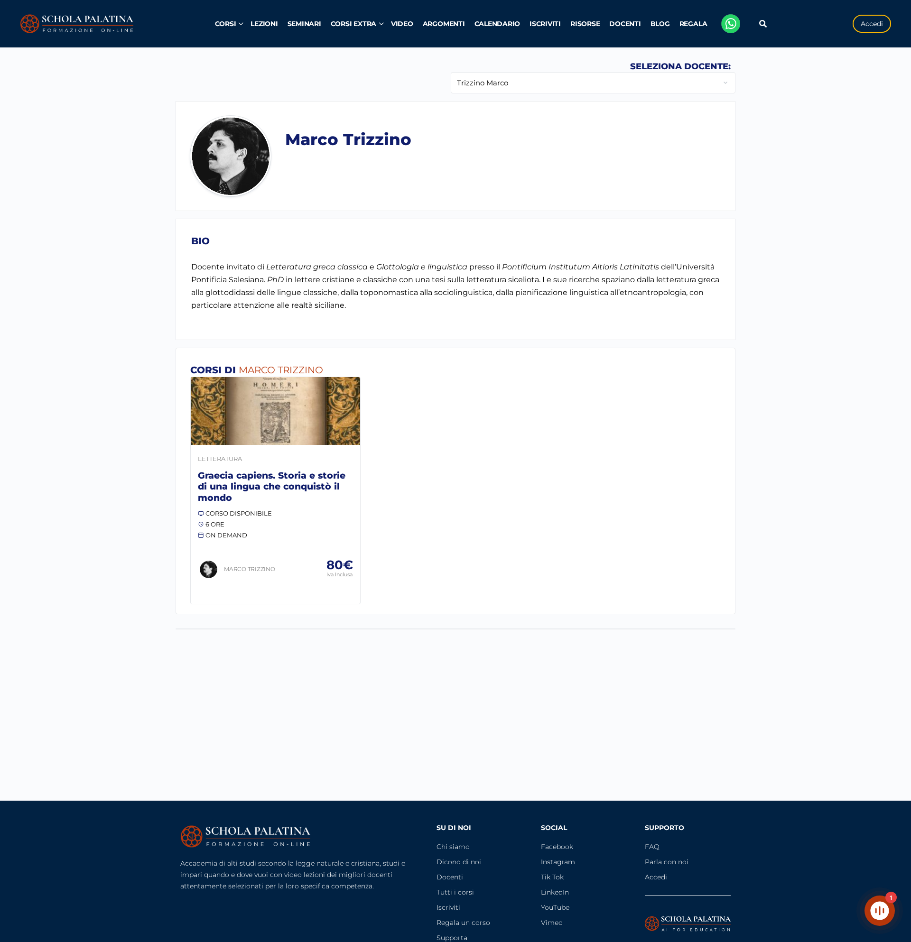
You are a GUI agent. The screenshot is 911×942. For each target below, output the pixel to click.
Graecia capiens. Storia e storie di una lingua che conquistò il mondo (271, 486)
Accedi (872, 23)
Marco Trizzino (249, 569)
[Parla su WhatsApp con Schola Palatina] (730, 23)
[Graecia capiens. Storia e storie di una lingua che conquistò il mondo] (275, 411)
